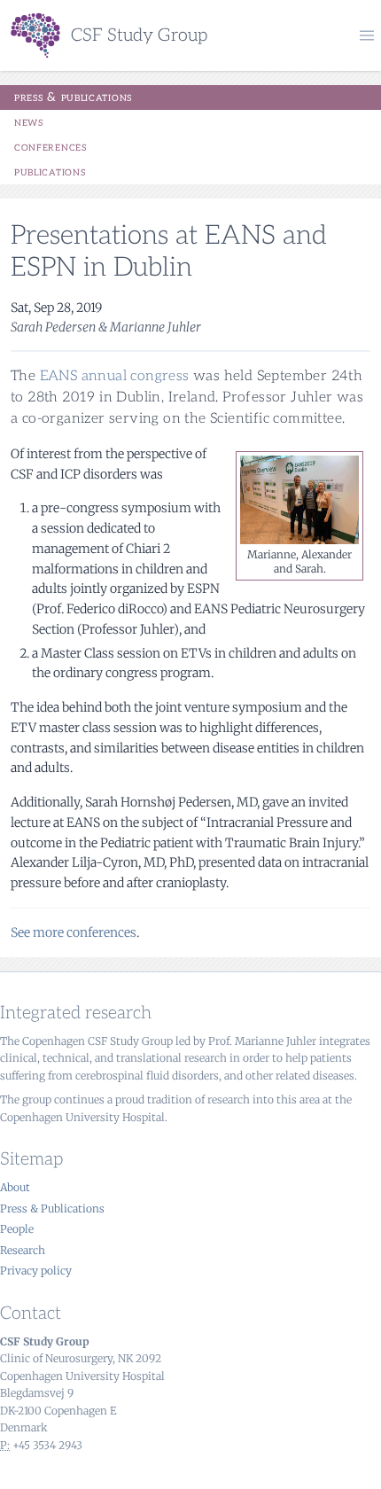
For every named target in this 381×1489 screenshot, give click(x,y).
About (15, 1187)
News (28, 121)
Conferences (50, 146)
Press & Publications (73, 97)
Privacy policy (36, 1270)
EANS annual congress (115, 376)
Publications (49, 171)
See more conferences (73, 932)
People (17, 1229)
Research (22, 1250)
